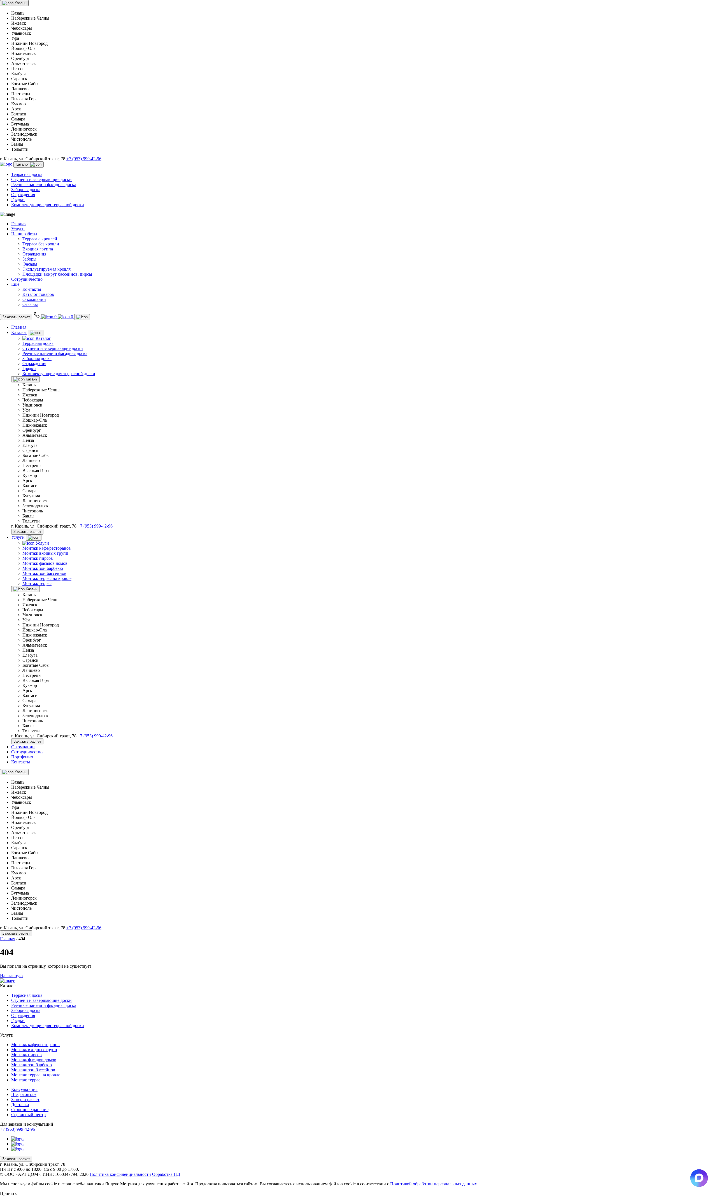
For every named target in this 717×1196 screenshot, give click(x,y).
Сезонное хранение (29, 1109)
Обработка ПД (166, 1174)
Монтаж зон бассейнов (44, 573)
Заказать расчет (16, 317)
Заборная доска (25, 189)
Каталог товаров (38, 294)
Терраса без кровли (40, 243)
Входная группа (37, 249)
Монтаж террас (37, 583)
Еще (15, 284)
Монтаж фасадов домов (44, 563)
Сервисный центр (28, 1114)
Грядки (18, 199)
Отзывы (30, 304)
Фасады (29, 264)
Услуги (18, 228)
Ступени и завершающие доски (41, 179)
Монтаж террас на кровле (46, 578)
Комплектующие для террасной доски (47, 204)
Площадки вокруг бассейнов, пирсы (57, 274)
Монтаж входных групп (45, 553)
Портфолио (22, 756)
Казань (19, 3)
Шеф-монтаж (23, 1094)
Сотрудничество (27, 279)
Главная (18, 223)
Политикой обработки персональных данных (433, 1183)
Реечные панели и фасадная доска (43, 184)
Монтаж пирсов (37, 558)
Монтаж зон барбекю (42, 568)
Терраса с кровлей (39, 238)
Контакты (31, 289)
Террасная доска (26, 174)
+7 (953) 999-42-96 (83, 158)
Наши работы (24, 233)
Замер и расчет (25, 1099)
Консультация (24, 1089)
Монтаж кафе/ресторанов (46, 548)
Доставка (20, 1104)
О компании (34, 299)
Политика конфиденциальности (120, 1174)
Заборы (29, 259)
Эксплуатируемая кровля (46, 269)
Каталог (23, 164)
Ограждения (23, 194)
